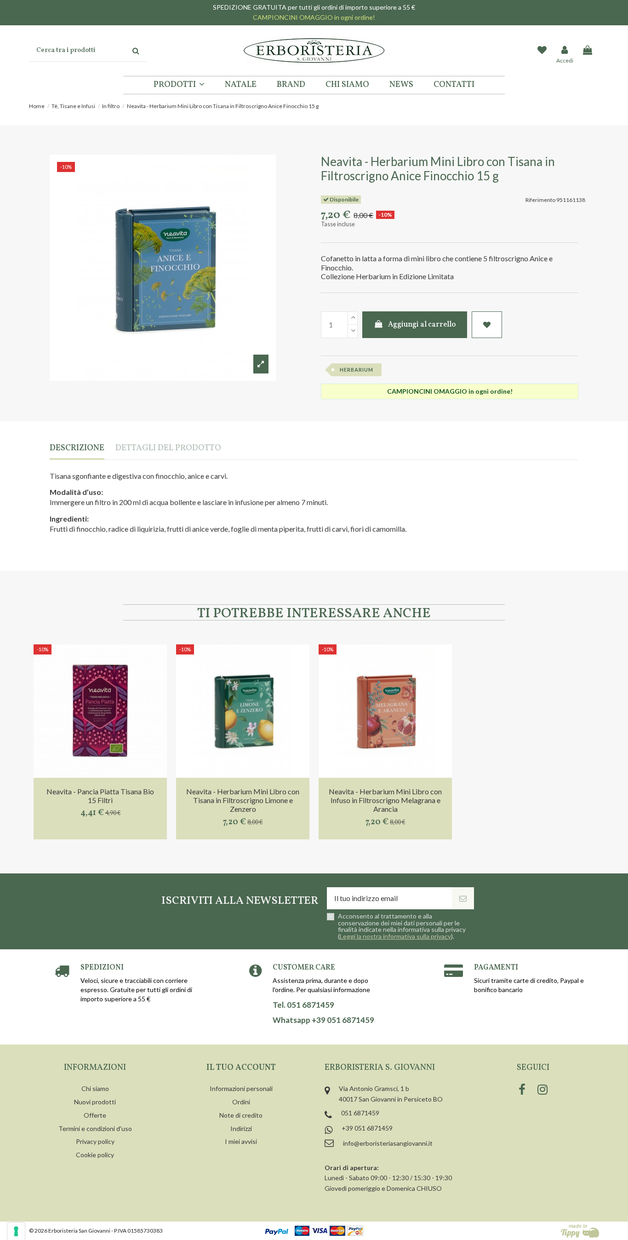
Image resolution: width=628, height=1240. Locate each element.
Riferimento (540, 199)
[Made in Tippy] (580, 1231)
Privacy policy (95, 1141)
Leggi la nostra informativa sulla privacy (395, 936)
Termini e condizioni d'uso (95, 1128)
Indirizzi (241, 1128)
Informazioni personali (241, 1088)
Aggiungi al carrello (422, 325)
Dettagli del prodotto (168, 448)
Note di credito (241, 1115)
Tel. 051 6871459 (303, 1005)
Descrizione (77, 448)
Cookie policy (95, 1155)
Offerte (95, 1115)
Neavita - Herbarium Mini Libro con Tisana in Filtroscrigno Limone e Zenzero (242, 800)
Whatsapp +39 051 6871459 (323, 1020)
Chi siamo (95, 1088)
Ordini (241, 1102)
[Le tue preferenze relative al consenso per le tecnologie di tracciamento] (16, 1231)
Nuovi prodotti (95, 1102)
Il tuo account (241, 1068)
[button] (179, 85)
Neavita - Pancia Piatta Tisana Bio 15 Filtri (100, 795)
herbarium (356, 370)
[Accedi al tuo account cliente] (565, 51)
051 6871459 (360, 1113)
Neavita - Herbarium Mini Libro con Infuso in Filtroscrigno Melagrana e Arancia (385, 800)
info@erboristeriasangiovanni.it (388, 1143)
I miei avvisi (241, 1141)
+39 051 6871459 (367, 1128)
